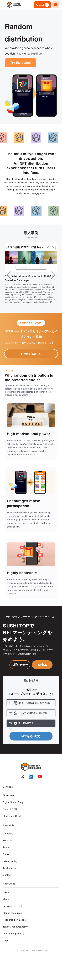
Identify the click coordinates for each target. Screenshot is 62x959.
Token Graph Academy (15, 926)
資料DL (42, 665)
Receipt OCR (10, 809)
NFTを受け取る (31, 736)
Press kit (7, 840)
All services (9, 795)
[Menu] (55, 4)
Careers (7, 854)
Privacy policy (10, 861)
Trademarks (9, 868)
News (6, 892)
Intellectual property (13, 933)
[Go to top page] (14, 4)
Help (5, 940)
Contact (7, 874)
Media (6, 899)
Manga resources (12, 913)
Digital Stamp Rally (13, 802)
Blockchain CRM (12, 816)
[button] (9, 275)
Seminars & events (13, 906)
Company (8, 833)
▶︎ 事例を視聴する (31, 353)
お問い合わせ (19, 665)
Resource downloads (14, 919)
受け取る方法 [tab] (31, 680)
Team (6, 847)
